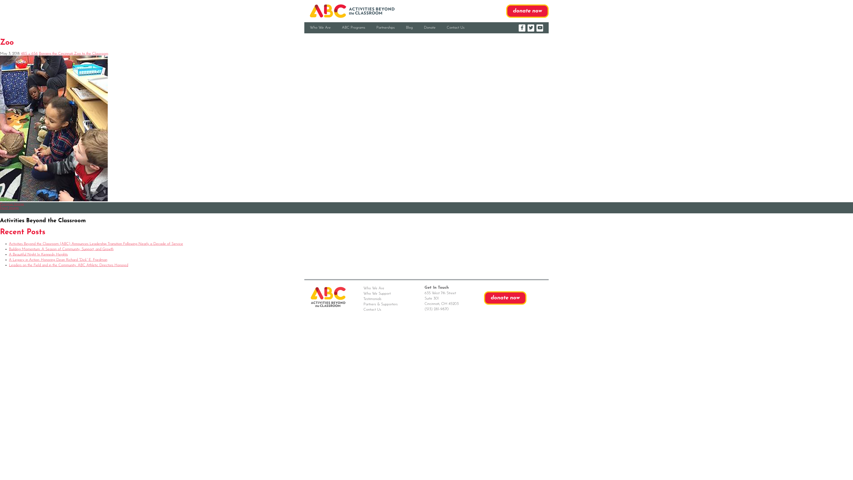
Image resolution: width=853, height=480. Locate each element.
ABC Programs (353, 28)
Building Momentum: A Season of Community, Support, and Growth (61, 249)
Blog (409, 28)
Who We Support (377, 294)
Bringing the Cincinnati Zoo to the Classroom (73, 54)
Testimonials (372, 299)
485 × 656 (29, 54)
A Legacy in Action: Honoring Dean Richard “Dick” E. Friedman (58, 260)
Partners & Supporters (380, 304)
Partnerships (385, 28)
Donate (430, 28)
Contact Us (455, 28)
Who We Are (320, 28)
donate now (527, 11)
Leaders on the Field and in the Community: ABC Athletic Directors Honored (68, 265)
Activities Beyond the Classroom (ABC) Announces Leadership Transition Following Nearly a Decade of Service (96, 244)
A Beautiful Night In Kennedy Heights (38, 254)
